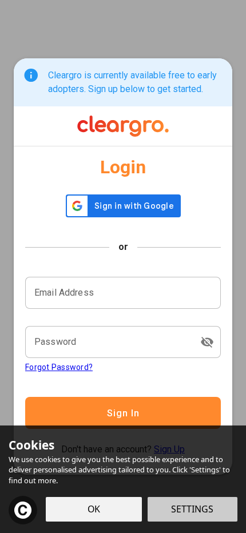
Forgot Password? (59, 367)
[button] (207, 342)
